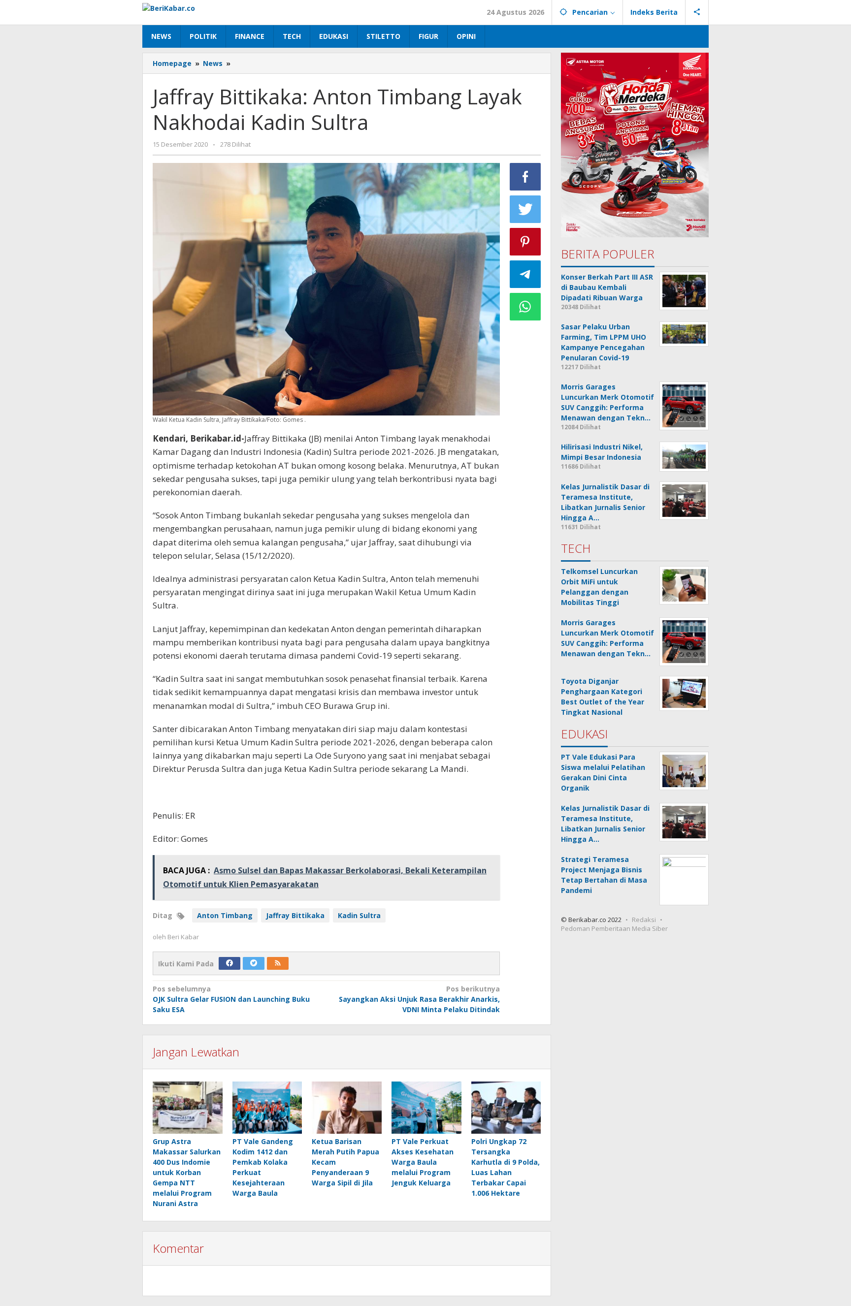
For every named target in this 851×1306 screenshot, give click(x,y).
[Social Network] (697, 12)
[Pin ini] (525, 241)
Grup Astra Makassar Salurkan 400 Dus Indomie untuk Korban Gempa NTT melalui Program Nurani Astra (187, 1172)
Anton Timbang (225, 915)
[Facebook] (229, 963)
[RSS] (278, 963)
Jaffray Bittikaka (295, 915)
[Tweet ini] (525, 209)
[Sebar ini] (525, 177)
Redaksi (644, 920)
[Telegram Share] (525, 274)
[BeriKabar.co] (168, 7)
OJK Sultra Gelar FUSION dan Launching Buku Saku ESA (231, 999)
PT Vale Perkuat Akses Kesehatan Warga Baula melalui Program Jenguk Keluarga (423, 1162)
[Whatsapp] (525, 306)
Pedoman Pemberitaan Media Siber (614, 928)
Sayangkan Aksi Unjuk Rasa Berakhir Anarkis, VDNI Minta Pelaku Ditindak (419, 999)
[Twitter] (253, 963)
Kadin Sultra (359, 915)
